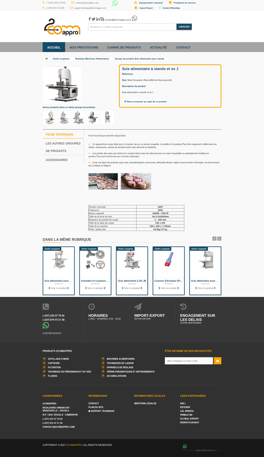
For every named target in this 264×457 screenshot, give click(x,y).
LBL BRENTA (187, 411)
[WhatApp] (115, 4)
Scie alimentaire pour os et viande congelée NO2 (205, 281)
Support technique (102, 411)
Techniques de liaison (120, 363)
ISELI (182, 403)
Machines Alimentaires (121, 358)
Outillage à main (58, 358)
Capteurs (54, 363)
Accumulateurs (116, 375)
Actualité (158, 47)
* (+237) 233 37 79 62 (55, 3)
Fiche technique (59, 134)
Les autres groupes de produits (63, 147)
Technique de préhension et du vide (69, 371)
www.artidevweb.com (206, 450)
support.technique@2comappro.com (90, 8)
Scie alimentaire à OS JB (132, 281)
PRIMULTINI (186, 415)
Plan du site (95, 407)
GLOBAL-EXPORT (189, 418)
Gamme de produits (124, 47)
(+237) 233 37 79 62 (53, 315)
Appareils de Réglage (120, 367)
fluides (52, 375)
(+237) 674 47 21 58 (55, 8)
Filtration (54, 367)
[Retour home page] (46, 59)
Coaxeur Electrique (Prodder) (168, 281)
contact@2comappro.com (87, 3)
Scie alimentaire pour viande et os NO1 (58, 281)
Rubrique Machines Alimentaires (92, 58)
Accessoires (57, 160)
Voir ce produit (58, 288)
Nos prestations (84, 47)
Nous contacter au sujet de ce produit (147, 101)
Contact (183, 47)
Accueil (54, 47)
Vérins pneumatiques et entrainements (130, 371)
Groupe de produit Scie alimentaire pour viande (139, 58)
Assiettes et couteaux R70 (95, 281)
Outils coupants (61, 58)
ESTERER (185, 407)
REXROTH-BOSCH (189, 422)
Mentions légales (145, 403)
